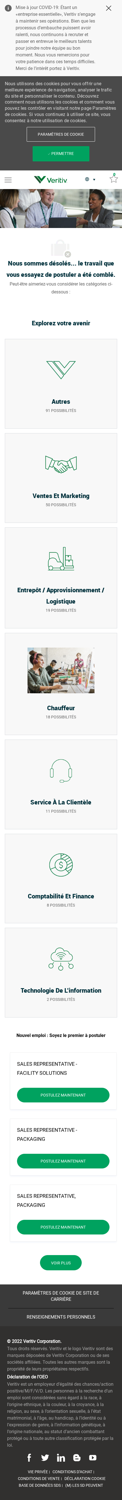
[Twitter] (45, 1457)
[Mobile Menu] (8, 179)
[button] (61, 134)
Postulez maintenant (75, 1095)
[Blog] (77, 1457)
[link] (51, 180)
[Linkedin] (61, 1457)
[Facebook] (30, 1457)
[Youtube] (92, 1457)
